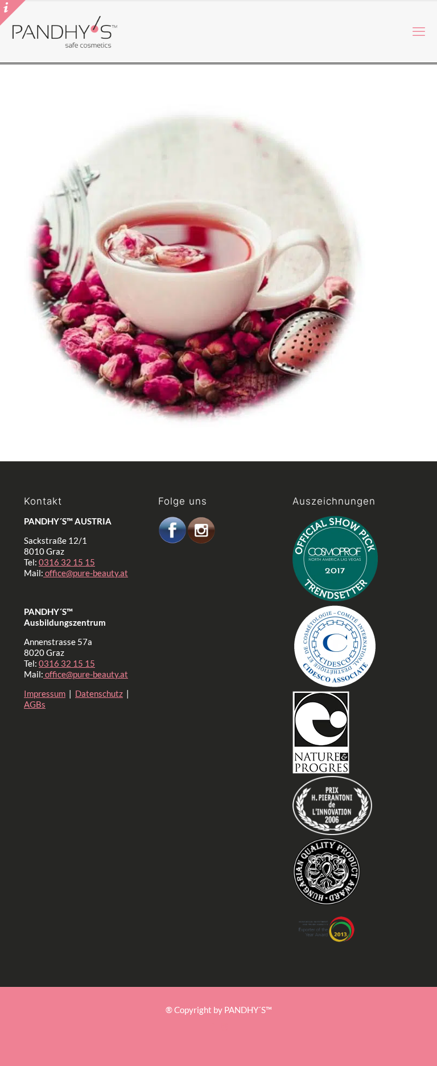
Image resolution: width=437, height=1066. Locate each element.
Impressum (44, 693)
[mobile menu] (418, 31)
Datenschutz (99, 693)
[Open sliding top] (13, 13)
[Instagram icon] (224, 1026)
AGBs (35, 704)
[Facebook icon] (212, 1026)
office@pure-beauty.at (85, 573)
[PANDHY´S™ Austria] (64, 31)
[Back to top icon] (371, 1037)
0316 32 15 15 (67, 562)
